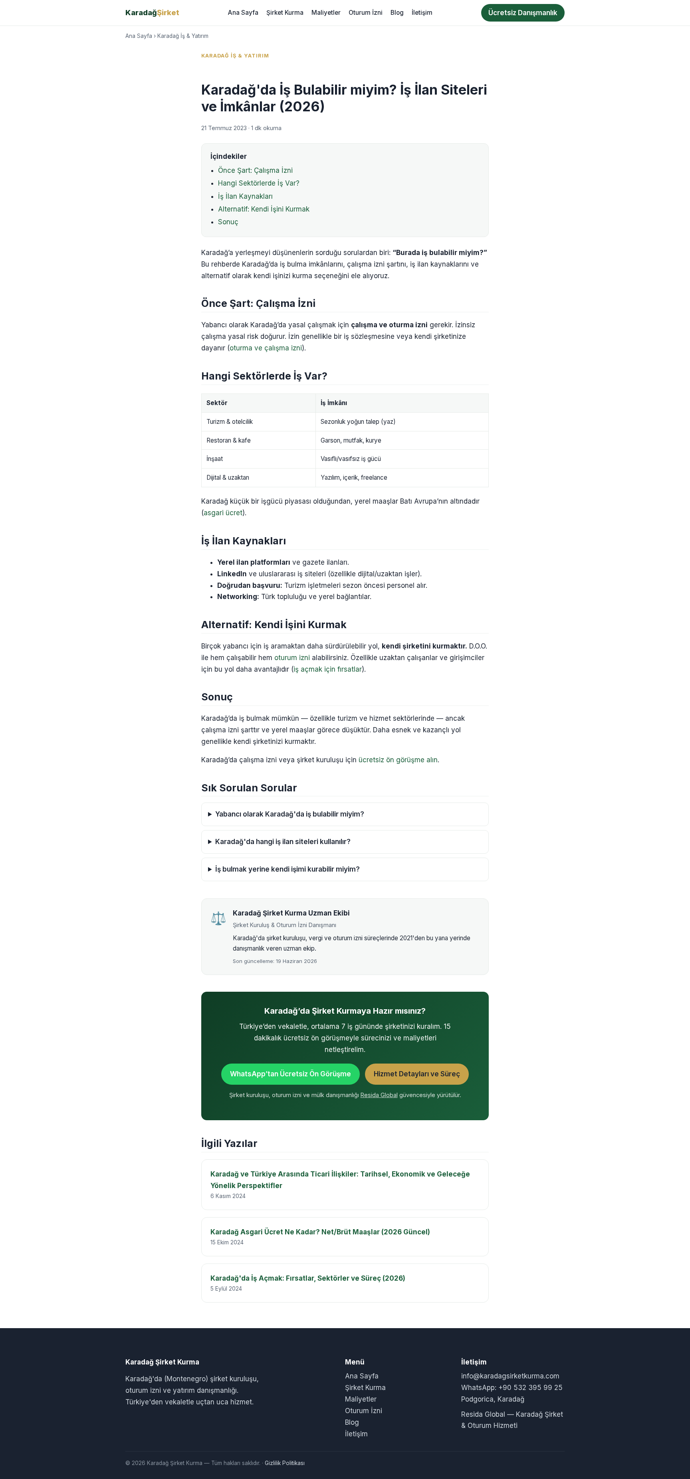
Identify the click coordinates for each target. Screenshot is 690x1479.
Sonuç (228, 222)
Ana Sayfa (243, 12)
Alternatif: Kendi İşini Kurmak (263, 209)
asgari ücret (223, 513)
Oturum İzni (366, 12)
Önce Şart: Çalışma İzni (255, 170)
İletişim (422, 12)
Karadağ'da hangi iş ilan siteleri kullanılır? (283, 842)
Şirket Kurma (284, 12)
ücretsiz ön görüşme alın (398, 760)
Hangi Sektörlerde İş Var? (258, 183)
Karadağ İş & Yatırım (182, 36)
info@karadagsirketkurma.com (510, 1376)
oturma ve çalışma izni (266, 348)
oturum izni (292, 658)
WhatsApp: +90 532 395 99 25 (512, 1388)
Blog (397, 12)
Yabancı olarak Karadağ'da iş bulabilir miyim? (289, 814)
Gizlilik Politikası (285, 1463)
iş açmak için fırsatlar (327, 669)
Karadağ (152, 12)
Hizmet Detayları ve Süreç (417, 1074)
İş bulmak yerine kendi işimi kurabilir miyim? (287, 869)
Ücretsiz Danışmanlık (522, 13)
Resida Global (379, 1094)
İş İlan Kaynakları (245, 196)
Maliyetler (326, 12)
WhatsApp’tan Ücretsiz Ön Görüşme (290, 1074)
